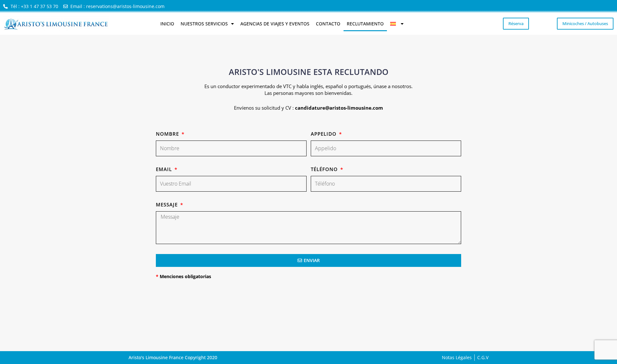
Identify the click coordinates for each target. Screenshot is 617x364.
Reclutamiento (365, 24)
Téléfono (325, 169)
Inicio (167, 24)
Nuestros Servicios (204, 24)
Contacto (328, 24)
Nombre (168, 134)
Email (165, 169)
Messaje (167, 204)
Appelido (324, 134)
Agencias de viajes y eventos (274, 24)
